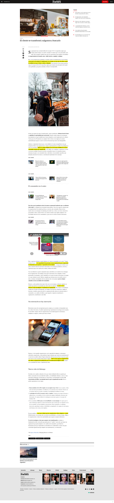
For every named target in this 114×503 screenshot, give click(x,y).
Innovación (23, 470)
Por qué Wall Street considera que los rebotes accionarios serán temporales (41, 197)
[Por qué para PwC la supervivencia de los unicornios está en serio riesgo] (31, 222)
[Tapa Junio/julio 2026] (46, 479)
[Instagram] (89, 489)
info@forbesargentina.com (28, 480)
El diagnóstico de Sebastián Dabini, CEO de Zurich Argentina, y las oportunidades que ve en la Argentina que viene (83, 17)
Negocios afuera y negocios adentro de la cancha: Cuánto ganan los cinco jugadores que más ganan (41, 164)
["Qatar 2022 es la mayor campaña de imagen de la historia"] (31, 178)
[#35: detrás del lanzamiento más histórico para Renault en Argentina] (28, 452)
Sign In (111, 1)
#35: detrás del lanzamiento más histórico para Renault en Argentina (28, 460)
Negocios (49, 470)
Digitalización (40, 438)
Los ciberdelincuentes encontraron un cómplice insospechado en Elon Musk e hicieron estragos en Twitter (62, 223)
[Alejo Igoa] (63, 479)
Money (40, 470)
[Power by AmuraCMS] (91, 492)
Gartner (33, 263)
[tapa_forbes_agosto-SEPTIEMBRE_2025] (90, 479)
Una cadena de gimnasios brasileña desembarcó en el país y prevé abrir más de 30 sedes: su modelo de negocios (83, 31)
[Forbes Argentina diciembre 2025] (72, 479)
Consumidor (32, 438)
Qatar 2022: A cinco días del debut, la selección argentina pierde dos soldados (61, 179)
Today (92, 470)
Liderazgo (32, 470)
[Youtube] (91, 489)
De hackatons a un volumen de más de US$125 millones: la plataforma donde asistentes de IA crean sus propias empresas (82, 35)
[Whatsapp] (23, 49)
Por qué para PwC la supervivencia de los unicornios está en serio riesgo (40, 222)
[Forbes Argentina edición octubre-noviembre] (81, 479)
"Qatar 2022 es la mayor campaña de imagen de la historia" (41, 179)
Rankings (65, 470)
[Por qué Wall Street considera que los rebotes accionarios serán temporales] (31, 196)
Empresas (47, 438)
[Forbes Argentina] (57, 2)
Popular (75, 9)
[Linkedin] (23, 58)
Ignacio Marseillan (35, 432)
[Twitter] (23, 51)
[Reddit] (23, 55)
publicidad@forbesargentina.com (29, 478)
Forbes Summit (83, 470)
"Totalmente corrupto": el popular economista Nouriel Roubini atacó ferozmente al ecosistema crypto (62, 198)
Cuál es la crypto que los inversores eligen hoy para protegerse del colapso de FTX (62, 163)
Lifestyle (57, 470)
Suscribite (105, 1)
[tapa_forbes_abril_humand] (55, 479)
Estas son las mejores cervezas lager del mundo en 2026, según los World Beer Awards (83, 22)
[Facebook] (23, 53)
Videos (73, 470)
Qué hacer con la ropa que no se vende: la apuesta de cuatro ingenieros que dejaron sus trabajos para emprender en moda (82, 13)
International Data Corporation (59, 357)
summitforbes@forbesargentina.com (29, 482)
